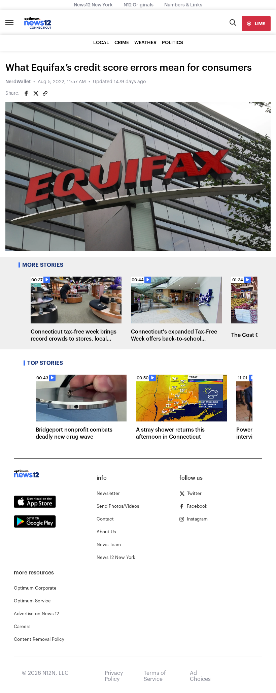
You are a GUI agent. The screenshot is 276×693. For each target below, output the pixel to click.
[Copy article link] (45, 93)
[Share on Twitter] (35, 93)
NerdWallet (18, 82)
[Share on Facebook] (26, 93)
